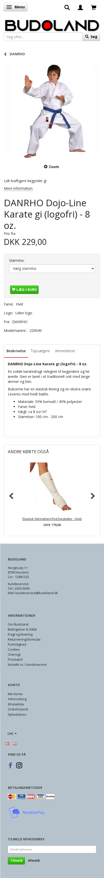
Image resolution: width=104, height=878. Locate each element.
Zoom (54, 166)
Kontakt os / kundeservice (27, 664)
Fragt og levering (20, 634)
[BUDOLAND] (52, 24)
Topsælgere (40, 350)
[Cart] (93, 7)
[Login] (80, 7)
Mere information (18, 188)
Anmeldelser (65, 350)
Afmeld (34, 860)
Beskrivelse (16, 350)
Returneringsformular (24, 639)
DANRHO (20, 321)
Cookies (14, 649)
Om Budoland (18, 624)
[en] (14, 743)
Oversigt (14, 654)
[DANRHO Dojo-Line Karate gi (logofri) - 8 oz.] (52, 110)
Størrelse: (16, 260)
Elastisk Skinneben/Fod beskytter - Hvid (52, 519)
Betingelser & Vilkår (22, 629)
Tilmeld (16, 860)
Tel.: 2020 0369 (19, 588)
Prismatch (15, 659)
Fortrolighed (17, 644)
